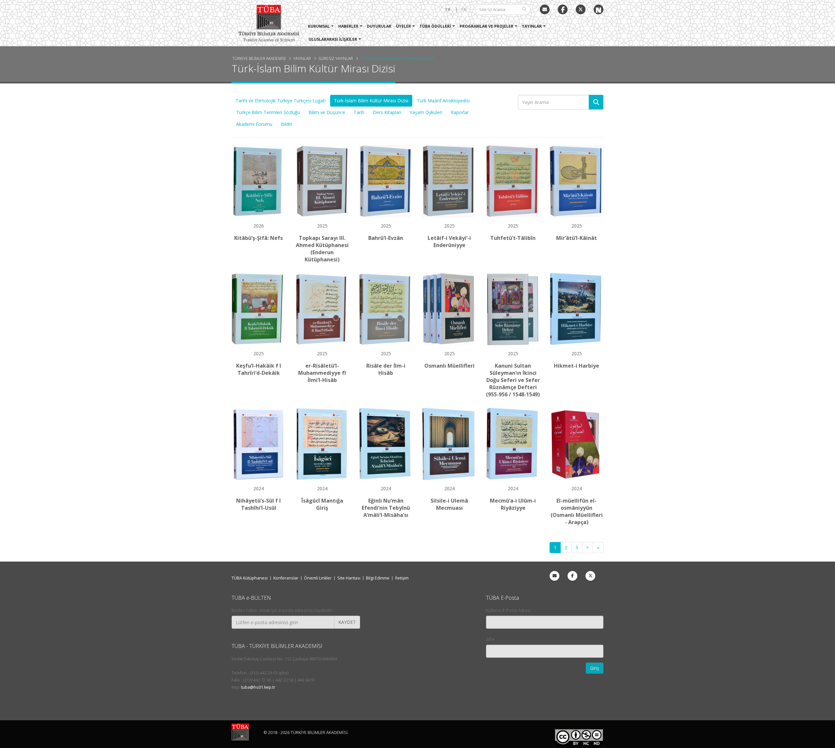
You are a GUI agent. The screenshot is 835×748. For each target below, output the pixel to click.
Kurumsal (319, 26)
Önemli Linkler (318, 578)
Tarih (359, 112)
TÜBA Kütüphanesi (250, 578)
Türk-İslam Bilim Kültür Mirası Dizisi (397, 58)
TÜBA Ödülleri (435, 26)
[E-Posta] (545, 9)
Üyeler (403, 26)
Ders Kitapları (387, 112)
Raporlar (460, 112)
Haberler (348, 26)
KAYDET (347, 622)
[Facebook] (572, 576)
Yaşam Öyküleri (426, 112)
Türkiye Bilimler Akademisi (259, 58)
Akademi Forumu (254, 124)
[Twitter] (580, 9)
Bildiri (286, 124)
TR (447, 9)
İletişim (402, 578)
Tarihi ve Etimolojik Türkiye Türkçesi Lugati (280, 100)
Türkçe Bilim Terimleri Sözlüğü (268, 112)
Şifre (490, 639)
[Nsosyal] (598, 9)
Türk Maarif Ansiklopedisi (443, 100)
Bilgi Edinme (377, 578)
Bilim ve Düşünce (327, 112)
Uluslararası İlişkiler (333, 39)
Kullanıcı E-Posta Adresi (508, 610)
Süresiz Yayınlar (335, 58)
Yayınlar (532, 26)
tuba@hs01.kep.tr (258, 687)
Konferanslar (285, 578)
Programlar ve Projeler (486, 26)
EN (464, 9)
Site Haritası (348, 578)
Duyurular (379, 26)
